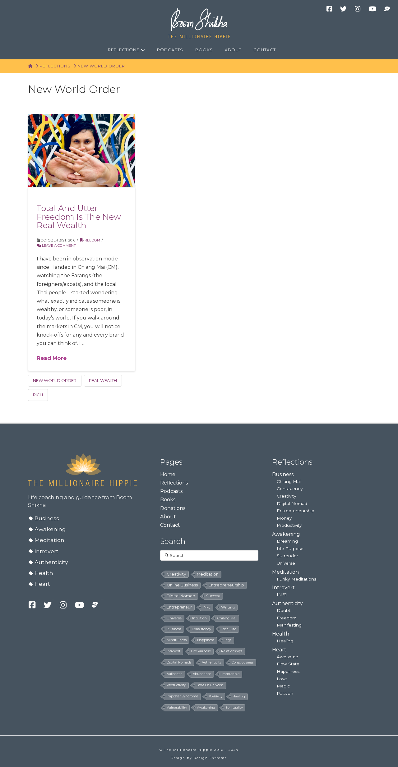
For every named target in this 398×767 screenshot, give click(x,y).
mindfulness (177, 640)
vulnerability (177, 707)
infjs (227, 640)
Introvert (46, 551)
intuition (199, 618)
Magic (283, 685)
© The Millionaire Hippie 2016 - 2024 (199, 750)
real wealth (103, 380)
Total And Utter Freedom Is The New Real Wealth (79, 216)
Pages (171, 461)
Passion (285, 693)
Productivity (289, 525)
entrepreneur (179, 607)
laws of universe (210, 685)
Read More (52, 358)
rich (38, 394)
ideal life (229, 629)
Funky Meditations (296, 578)
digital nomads (179, 662)
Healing (285, 640)
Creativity (286, 496)
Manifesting (289, 624)
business (174, 629)
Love (282, 678)
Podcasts (171, 491)
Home (167, 474)
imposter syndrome (182, 696)
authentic (174, 674)
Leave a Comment (58, 245)
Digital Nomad (292, 503)
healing (239, 696)
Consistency (290, 488)
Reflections (174, 483)
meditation (208, 574)
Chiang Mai (289, 481)
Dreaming (287, 541)
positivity (215, 696)
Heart (42, 584)
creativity (176, 574)
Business (47, 518)
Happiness (288, 671)
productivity (176, 685)
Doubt (283, 610)
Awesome (287, 656)
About (168, 517)
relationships (231, 651)
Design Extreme (210, 758)
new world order (54, 380)
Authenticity (51, 562)
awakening (206, 707)
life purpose (201, 651)
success (213, 596)
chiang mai (226, 618)
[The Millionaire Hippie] (82, 469)
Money (284, 518)
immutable (230, 674)
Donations (172, 508)
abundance (202, 674)
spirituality (234, 707)
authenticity (211, 662)
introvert (173, 651)
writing (228, 607)
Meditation (49, 540)
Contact (170, 525)
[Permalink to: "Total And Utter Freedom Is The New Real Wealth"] (81, 150)
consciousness (242, 662)
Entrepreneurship (295, 510)
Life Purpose (290, 548)
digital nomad (181, 596)
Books (167, 500)
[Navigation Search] (289, 50)
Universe (286, 563)
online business (182, 585)
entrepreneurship (226, 585)
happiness (205, 640)
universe (174, 618)
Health (44, 573)
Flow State (288, 663)
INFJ (207, 607)
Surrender (287, 555)
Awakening (50, 529)
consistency (201, 629)
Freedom (91, 240)
